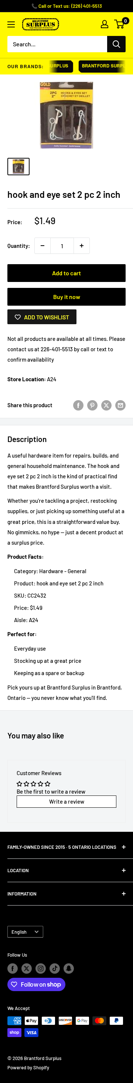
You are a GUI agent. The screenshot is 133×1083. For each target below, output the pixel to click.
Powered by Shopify (28, 1067)
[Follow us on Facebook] (12, 968)
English (19, 932)
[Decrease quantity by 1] (42, 245)
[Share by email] (120, 404)
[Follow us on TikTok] (55, 968)
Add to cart (66, 272)
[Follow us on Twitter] (26, 968)
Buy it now (66, 296)
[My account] (104, 24)
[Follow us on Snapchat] (69, 968)
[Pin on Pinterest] (92, 404)
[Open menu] (11, 24)
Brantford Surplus (104, 66)
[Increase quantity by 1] (81, 245)
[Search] (116, 44)
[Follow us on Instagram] (40, 968)
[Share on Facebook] (78, 404)
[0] (119, 24)
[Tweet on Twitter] (106, 404)
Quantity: (18, 245)
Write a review (66, 801)
